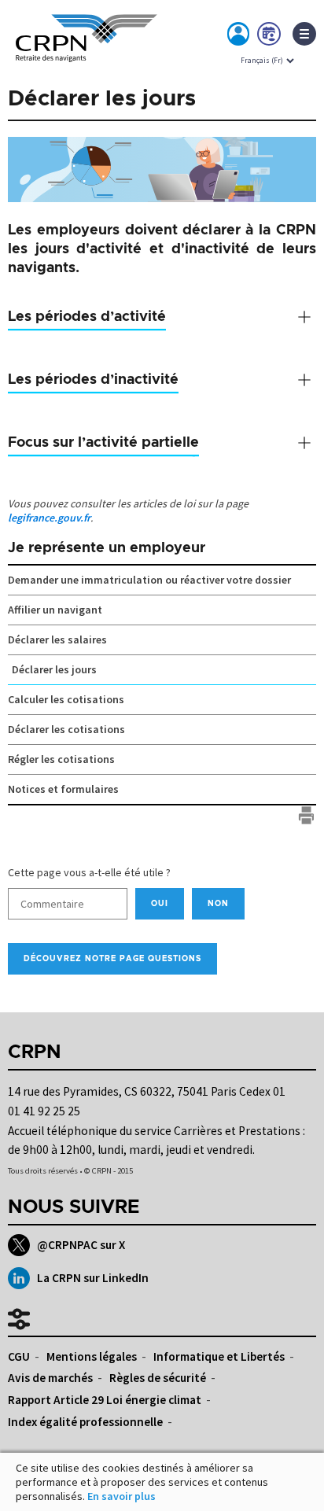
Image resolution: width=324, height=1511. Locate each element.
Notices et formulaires (63, 789)
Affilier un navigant (55, 610)
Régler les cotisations (61, 759)
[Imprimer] (306, 815)
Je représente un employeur (106, 548)
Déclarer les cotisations (66, 729)
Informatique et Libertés (219, 1356)
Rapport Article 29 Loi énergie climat (104, 1399)
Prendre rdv (270, 37)
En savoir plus (121, 1496)
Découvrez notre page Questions (112, 959)
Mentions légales (91, 1356)
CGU (19, 1356)
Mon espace (239, 37)
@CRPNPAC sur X (81, 1244)
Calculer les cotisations (66, 699)
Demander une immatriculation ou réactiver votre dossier (149, 580)
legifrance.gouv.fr (49, 517)
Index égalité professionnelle (85, 1421)
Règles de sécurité (157, 1377)
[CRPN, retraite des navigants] (86, 51)
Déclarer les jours (54, 669)
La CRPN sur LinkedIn (93, 1277)
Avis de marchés (50, 1377)
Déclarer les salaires (57, 639)
